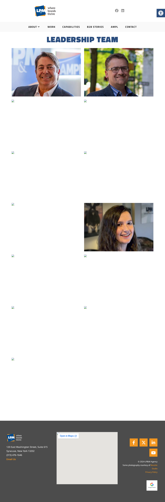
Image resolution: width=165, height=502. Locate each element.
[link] (161, 13)
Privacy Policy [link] (151, 472)
